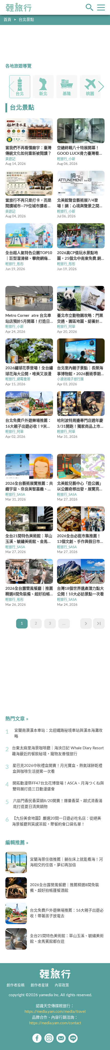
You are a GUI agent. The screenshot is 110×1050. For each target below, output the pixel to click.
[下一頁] (86, 623)
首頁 (7, 20)
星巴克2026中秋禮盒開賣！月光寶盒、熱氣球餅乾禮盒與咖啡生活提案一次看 (57, 768)
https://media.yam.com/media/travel (55, 1012)
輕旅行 (18, 7)
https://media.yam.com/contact (55, 1023)
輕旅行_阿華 (66, 327)
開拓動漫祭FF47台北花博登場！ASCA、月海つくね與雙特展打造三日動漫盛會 (58, 786)
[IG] (49, 1038)
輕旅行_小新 (66, 159)
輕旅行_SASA (15, 494)
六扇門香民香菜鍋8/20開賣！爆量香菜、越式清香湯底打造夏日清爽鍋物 (57, 804)
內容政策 (62, 985)
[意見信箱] (61, 1038)
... (63, 623)
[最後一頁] (99, 623)
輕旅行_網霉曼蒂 (17, 379)
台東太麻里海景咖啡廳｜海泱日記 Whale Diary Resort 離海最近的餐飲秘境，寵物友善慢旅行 (58, 751)
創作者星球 (40, 985)
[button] (101, 86)
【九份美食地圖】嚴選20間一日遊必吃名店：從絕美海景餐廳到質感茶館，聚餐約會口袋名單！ (56, 821)
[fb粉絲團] (37, 1038)
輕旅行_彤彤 (14, 264)
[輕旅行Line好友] (73, 1038)
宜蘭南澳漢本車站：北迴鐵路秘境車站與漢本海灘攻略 (58, 733)
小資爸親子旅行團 (70, 379)
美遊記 (10, 159)
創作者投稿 (16, 985)
